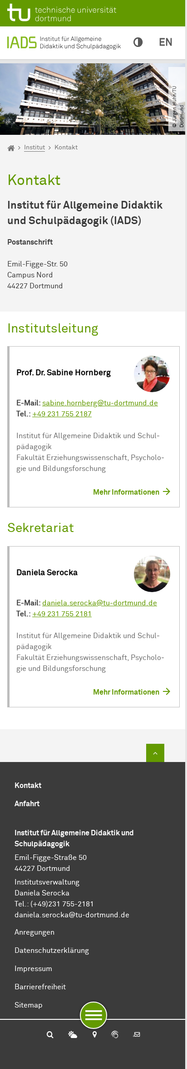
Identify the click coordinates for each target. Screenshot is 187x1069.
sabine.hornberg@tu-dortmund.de (100, 403)
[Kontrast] (138, 42)
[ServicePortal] (115, 1035)
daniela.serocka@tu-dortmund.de (99, 603)
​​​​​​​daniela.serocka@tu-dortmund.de (72, 915)
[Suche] (50, 1035)
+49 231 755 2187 (62, 414)
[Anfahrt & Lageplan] (94, 1035)
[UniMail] (137, 1035)
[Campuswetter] (72, 1035)
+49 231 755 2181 (62, 614)
